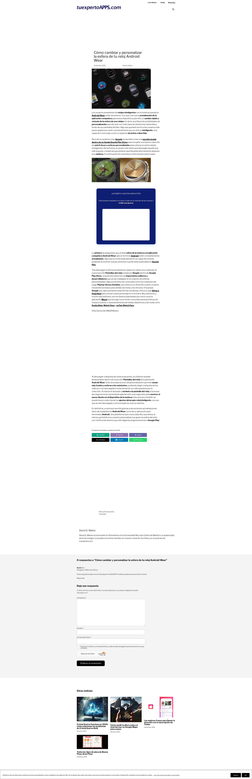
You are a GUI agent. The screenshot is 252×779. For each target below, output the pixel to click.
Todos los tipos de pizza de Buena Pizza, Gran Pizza (92, 753)
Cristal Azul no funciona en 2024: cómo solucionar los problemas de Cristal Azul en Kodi (92, 726)
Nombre (80, 628)
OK (246, 775)
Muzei (104, 299)
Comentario (81, 598)
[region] (126, 774)
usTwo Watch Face (125, 305)
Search (173, 9)
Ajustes (235, 775)
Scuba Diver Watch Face (103, 305)
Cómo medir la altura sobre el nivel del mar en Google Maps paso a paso (124, 727)
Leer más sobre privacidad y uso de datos (167, 775)
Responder (81, 578)
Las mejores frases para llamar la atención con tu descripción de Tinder (159, 722)
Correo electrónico (84, 637)
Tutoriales (102, 514)
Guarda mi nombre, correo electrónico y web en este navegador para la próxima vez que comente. (112, 647)
